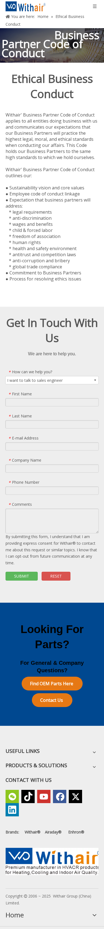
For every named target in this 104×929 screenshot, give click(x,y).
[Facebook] (59, 796)
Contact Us (52, 700)
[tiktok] (28, 796)
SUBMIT (21, 576)
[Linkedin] (12, 809)
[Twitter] (75, 796)
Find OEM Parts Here (52, 684)
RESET (56, 576)
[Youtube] (43, 796)
